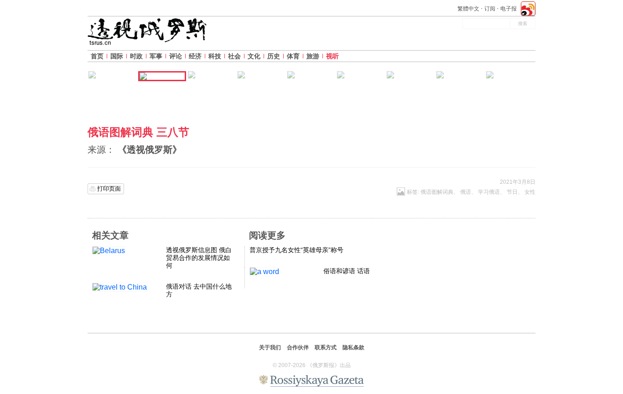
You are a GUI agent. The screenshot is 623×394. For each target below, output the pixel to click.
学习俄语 (489, 192)
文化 (254, 56)
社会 (234, 56)
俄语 (465, 192)
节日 (512, 192)
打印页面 (109, 188)
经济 (195, 56)
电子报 (508, 8)
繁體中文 (468, 8)
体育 (293, 56)
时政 (136, 56)
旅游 (312, 56)
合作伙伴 (298, 347)
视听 (332, 56)
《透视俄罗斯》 (150, 150)
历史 (273, 56)
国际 (116, 56)
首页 (97, 56)
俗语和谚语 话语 (346, 271)
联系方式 (326, 347)
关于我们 (270, 347)
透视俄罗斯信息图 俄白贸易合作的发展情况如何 (199, 257)
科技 (214, 56)
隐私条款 (353, 347)
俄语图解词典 (437, 192)
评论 (175, 56)
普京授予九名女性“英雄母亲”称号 (296, 250)
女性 (529, 192)
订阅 (489, 8)
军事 (156, 56)
